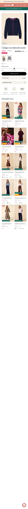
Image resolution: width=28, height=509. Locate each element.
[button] (2, 5)
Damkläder (4, 11)
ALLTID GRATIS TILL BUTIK (19, 1)
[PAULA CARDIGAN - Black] (3, 58)
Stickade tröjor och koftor (12, 11)
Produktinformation (7, 82)
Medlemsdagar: (9, 8)
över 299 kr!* (19, 8)
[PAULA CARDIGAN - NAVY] (9, 58)
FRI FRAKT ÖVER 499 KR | (9, 1)
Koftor (19, 11)
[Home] (9, 5)
